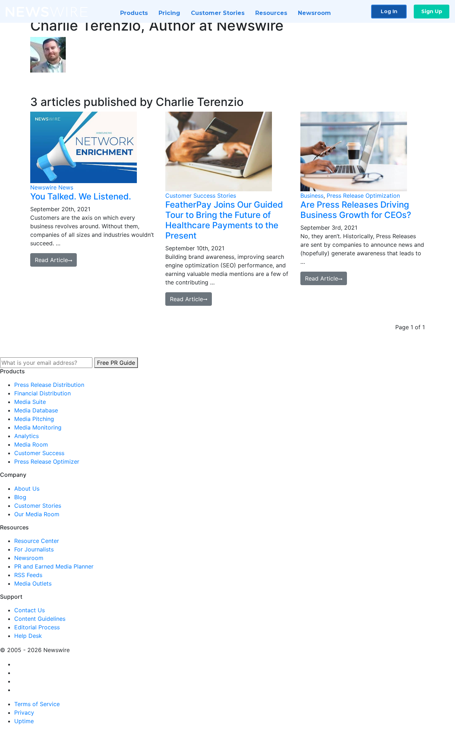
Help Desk (28, 635)
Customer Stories (218, 13)
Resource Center (36, 540)
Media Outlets (33, 583)
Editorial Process (37, 627)
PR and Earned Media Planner (53, 566)
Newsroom (314, 13)
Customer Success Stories (200, 195)
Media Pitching (34, 418)
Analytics (26, 435)
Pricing (169, 13)
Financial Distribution (42, 393)
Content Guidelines (39, 618)
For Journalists (34, 549)
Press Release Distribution (49, 384)
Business (311, 195)
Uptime (24, 721)
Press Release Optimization (363, 195)
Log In (389, 11)
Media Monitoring (37, 427)
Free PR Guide (116, 362)
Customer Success (39, 453)
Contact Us (29, 610)
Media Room (31, 444)
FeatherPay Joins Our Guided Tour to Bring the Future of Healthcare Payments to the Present (224, 219)
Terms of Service (37, 704)
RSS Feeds (28, 574)
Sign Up (431, 11)
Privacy (24, 712)
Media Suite (30, 401)
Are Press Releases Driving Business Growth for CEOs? (355, 209)
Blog (20, 497)
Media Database (36, 410)
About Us (26, 488)
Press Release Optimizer (46, 461)
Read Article (51, 259)
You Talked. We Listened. (80, 196)
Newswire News (51, 187)
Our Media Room (36, 514)
